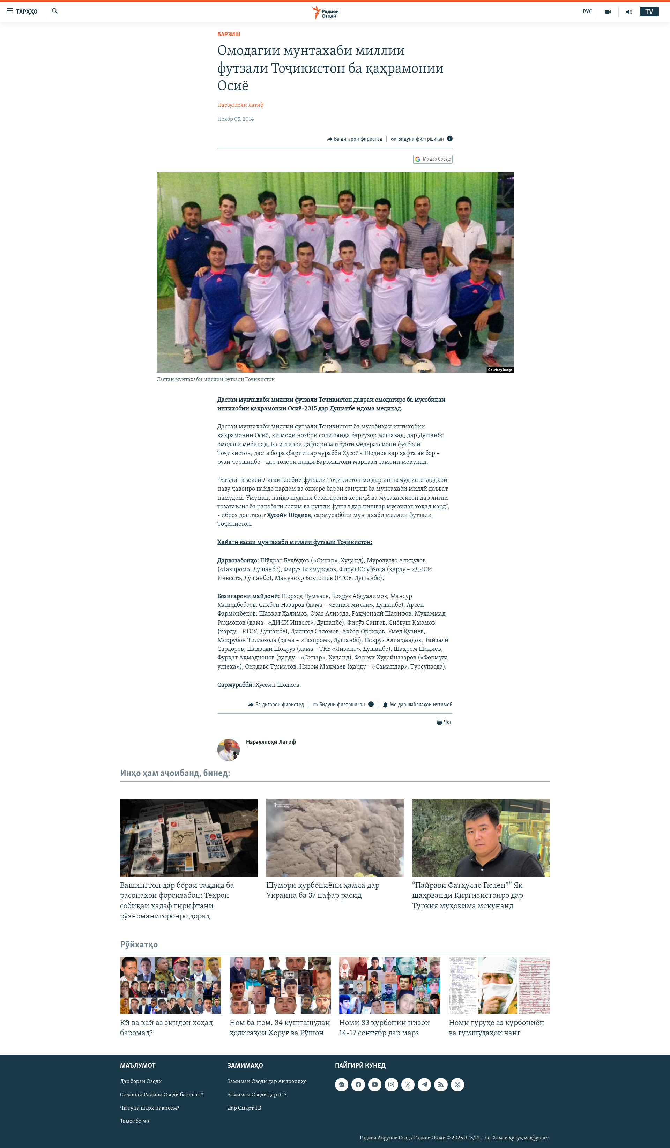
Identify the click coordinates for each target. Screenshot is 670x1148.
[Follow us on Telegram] (424, 1084)
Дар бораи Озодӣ (141, 1081)
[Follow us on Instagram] (391, 1084)
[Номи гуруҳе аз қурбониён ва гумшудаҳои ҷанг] (499, 985)
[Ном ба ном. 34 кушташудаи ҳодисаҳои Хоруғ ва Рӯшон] (280, 985)
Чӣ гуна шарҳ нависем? (149, 1108)
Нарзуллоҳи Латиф (240, 105)
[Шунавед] (629, 12)
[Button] (355, 139)
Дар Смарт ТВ (244, 1108)
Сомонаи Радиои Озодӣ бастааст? (161, 1095)
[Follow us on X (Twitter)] (408, 1084)
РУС (587, 12)
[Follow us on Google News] (341, 1084)
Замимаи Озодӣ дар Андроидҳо (267, 1081)
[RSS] (440, 1084)
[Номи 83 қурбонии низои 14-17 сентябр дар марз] (389, 985)
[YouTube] (608, 12)
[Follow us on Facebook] (358, 1084)
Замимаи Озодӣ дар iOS (257, 1095)
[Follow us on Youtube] (374, 1084)
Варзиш (228, 35)
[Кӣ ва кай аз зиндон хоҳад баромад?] (170, 985)
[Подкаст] (457, 1084)
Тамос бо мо (134, 1122)
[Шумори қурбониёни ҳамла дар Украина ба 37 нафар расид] (335, 838)
